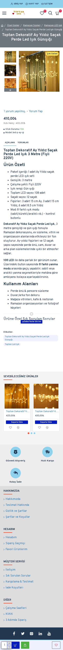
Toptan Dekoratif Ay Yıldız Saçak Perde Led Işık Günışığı (27, 338)
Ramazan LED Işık (53, 25)
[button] (10, 52)
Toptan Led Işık (12, 344)
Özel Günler (13, 25)
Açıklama (10, 142)
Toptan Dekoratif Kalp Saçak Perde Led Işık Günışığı (46, 411)
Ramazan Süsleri (31, 25)
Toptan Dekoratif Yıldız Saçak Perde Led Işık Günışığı (17, 411)
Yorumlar (23, 142)
